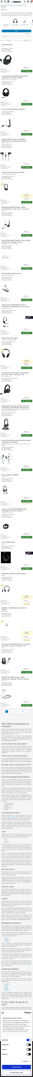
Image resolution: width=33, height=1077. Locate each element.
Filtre (16, 31)
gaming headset (17, 971)
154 (23, 711)
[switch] (29, 1045)
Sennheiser (7, 939)
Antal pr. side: (19, 40)
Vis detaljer (25, 1061)
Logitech (7, 941)
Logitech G (7, 984)
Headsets (24, 5)
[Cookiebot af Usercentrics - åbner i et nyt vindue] (24, 1013)
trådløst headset (11, 816)
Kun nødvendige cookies (16, 1072)
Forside (2, 5)
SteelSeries (7, 990)
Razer (6, 988)
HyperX (6, 987)
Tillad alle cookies (16, 1067)
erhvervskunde (27, 962)
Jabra (6, 938)
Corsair (6, 985)
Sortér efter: (3, 40)
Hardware (17, 5)
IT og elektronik (9, 5)
